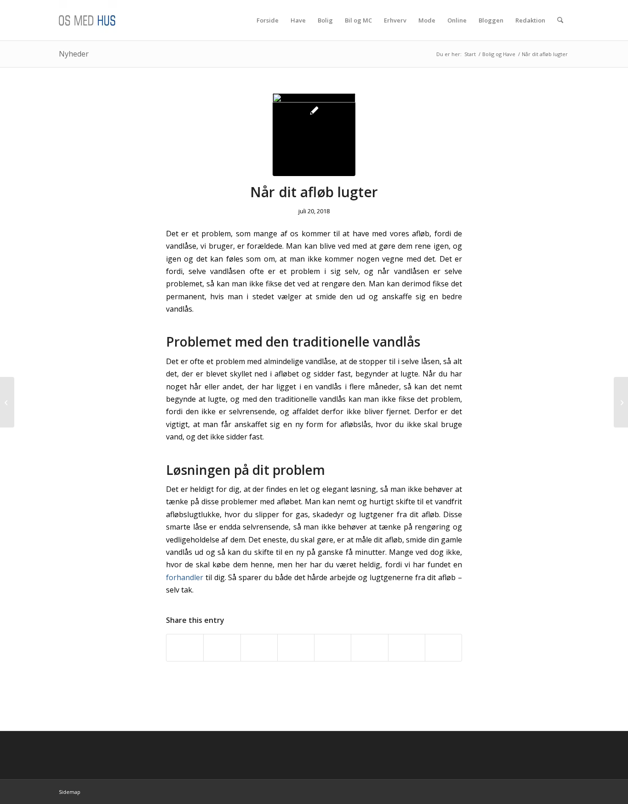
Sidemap (69, 791)
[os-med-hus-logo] (103, 20)
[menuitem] (268, 20)
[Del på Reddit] (406, 647)
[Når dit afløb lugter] (314, 134)
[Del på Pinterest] (296, 647)
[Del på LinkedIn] (332, 647)
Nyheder (74, 54)
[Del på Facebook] (184, 647)
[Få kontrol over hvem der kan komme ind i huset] (621, 402)
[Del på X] (222, 647)
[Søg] (560, 20)
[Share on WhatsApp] (259, 647)
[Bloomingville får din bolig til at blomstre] (7, 402)
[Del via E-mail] (443, 647)
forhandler (184, 577)
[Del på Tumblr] (369, 647)
